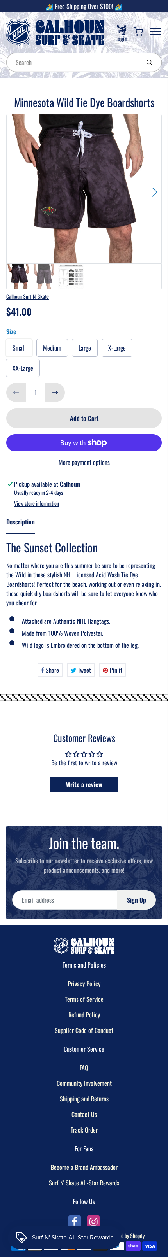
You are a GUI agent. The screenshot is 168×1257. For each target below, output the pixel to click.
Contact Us (84, 1114)
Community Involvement (84, 1083)
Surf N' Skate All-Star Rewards (84, 1182)
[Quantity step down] (16, 392)
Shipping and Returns (84, 1098)
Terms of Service (84, 999)
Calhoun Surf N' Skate (27, 296)
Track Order (84, 1129)
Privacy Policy (84, 983)
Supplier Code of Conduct (84, 1030)
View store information (36, 503)
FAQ (84, 1067)
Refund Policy (84, 1014)
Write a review (84, 784)
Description (20, 521)
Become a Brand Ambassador (84, 1167)
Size (11, 331)
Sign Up (136, 900)
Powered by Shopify (125, 1235)
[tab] (25, 524)
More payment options (84, 462)
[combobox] (72, 62)
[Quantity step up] (55, 392)
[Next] (154, 192)
